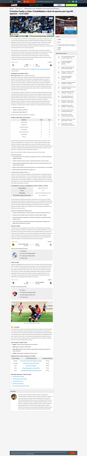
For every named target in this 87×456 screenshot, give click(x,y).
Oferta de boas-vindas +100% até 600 (31, 363)
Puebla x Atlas (31, 152)
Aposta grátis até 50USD (31, 365)
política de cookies (30, 453)
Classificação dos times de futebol (20, 378)
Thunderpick (32, 114)
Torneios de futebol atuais (18, 383)
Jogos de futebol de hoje (18, 381)
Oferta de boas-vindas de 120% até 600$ (30, 368)
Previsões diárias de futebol (18, 376)
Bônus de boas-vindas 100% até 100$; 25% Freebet (31, 360)
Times (51, 1)
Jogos (38, 1)
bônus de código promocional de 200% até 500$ (31, 370)
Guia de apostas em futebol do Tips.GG (21, 385)
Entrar (69, 1)
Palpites (42, 1)
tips (20, 1)
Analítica (51, 18)
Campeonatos (47, 1)
